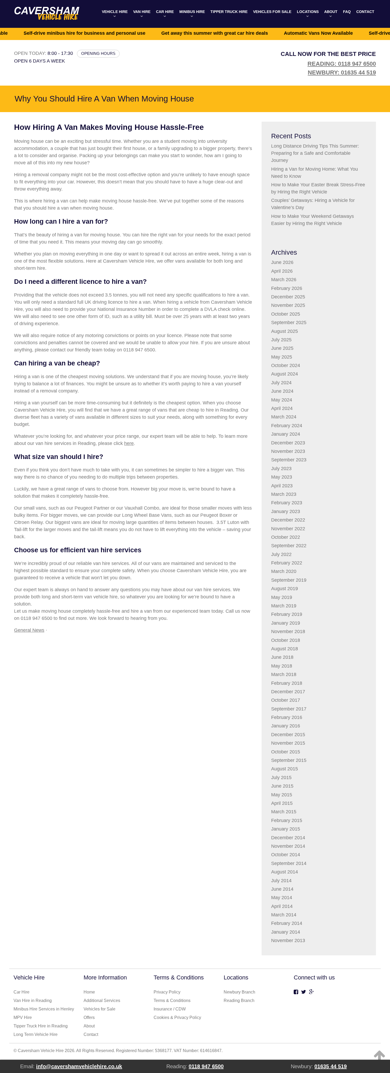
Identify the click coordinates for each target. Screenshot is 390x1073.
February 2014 (286, 923)
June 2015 (282, 786)
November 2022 (288, 528)
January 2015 (285, 829)
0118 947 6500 (206, 1066)
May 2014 (281, 897)
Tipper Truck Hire (229, 12)
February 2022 (286, 563)
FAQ (347, 12)
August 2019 (284, 588)
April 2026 (282, 271)
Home (89, 992)
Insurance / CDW (170, 1009)
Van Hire (141, 12)
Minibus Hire (192, 12)
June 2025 (282, 348)
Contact (365, 12)
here (129, 443)
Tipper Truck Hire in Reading (41, 1026)
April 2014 (282, 906)
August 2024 (284, 374)
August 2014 (284, 872)
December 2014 (288, 837)
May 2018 (281, 666)
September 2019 (288, 580)
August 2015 (284, 768)
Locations (308, 12)
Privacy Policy (167, 992)
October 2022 (285, 537)
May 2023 (281, 477)
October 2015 (285, 751)
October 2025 (285, 314)
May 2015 (281, 794)
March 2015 (283, 811)
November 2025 (288, 305)
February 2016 (286, 717)
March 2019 (283, 605)
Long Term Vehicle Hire (36, 1034)
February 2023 (286, 502)
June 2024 (282, 391)
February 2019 (286, 614)
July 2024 (281, 382)
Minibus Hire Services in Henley (44, 1009)
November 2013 (288, 940)
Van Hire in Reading (33, 1000)
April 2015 (282, 803)
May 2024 (281, 400)
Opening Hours (98, 53)
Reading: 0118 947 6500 (341, 63)
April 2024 (282, 408)
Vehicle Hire (115, 12)
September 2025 (288, 322)
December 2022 (288, 520)
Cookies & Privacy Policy (177, 1017)
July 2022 (281, 554)
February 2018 (286, 683)
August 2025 (284, 331)
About (330, 12)
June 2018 (282, 657)
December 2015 (288, 734)
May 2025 (281, 357)
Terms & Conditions (172, 1000)
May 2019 (281, 597)
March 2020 (283, 571)
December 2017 (288, 691)
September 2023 (288, 459)
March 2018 (283, 674)
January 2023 (285, 511)
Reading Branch (239, 1000)
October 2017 (285, 700)
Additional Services (102, 1000)
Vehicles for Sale (272, 12)
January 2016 (285, 725)
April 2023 (282, 485)
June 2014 (282, 889)
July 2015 (281, 777)
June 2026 (282, 262)
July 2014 (281, 880)
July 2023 (281, 468)
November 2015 (288, 743)
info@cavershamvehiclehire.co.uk (79, 1066)
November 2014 (288, 846)
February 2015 (286, 820)
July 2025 (281, 339)
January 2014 (285, 932)
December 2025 (288, 296)
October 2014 (285, 854)
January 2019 (285, 623)
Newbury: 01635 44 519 (342, 72)
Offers (89, 1017)
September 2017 (288, 709)
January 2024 (285, 434)
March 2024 (283, 417)
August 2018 (284, 648)
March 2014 (283, 914)
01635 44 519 (330, 1066)
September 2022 (288, 545)
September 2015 (288, 760)
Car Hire (165, 12)
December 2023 (288, 442)
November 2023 (288, 451)
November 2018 (288, 631)
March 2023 (283, 494)
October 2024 (285, 365)
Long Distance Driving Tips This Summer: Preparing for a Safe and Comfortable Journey (315, 153)
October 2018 (285, 640)
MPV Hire (23, 1017)
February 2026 (286, 288)
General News (29, 630)
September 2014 (288, 863)
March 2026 (283, 279)
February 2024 (286, 425)
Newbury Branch (239, 992)
